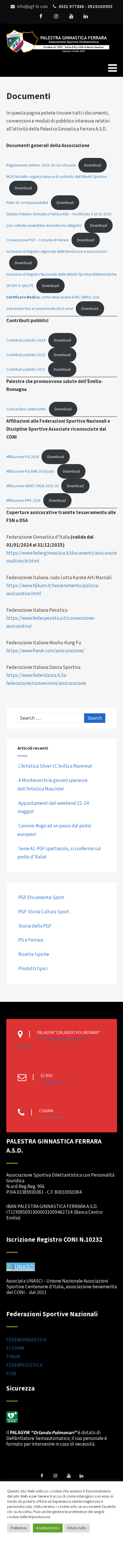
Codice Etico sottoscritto (26, 409)
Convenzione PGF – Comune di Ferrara (37, 239)
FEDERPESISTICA (24, 1365)
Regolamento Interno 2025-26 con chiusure (41, 165)
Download (92, 165)
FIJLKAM (15, 1348)
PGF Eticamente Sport (41, 897)
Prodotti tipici (32, 968)
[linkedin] (85, 16)
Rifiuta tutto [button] (77, 1528)
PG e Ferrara (30, 940)
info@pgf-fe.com (54, 1082)
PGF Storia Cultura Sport (43, 911)
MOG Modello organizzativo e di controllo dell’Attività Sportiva (56, 176)
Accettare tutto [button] (47, 1528)
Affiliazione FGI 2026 (22, 456)
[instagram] (56, 16)
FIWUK (13, 1356)
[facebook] (40, 16)
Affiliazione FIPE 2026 (23, 500)
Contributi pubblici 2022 (25, 369)
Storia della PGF (34, 926)
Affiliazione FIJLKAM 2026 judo (30, 471)
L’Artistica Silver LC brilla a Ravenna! (55, 766)
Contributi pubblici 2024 (25, 340)
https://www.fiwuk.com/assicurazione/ (45, 650)
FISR (11, 1374)
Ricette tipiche (33, 954)
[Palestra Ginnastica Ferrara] (57, 54)
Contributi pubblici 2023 (25, 354)
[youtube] (71, 16)
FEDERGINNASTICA (26, 1340)
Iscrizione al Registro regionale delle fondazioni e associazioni (56, 251)
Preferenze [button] (19, 1528)
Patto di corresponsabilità (27, 202)
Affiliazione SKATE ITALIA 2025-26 (32, 485)
